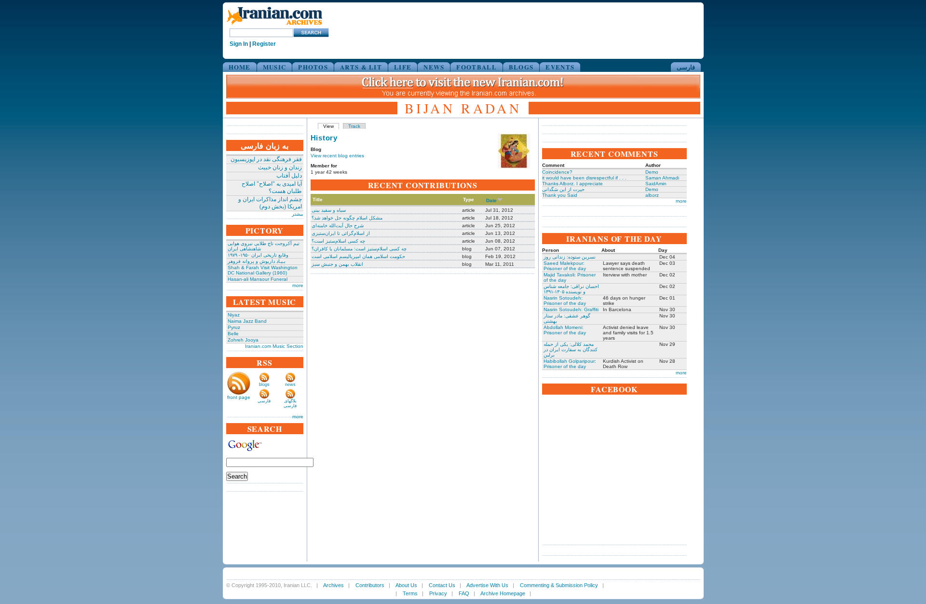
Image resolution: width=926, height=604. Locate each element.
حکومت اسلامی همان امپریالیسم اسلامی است (358, 256)
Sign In (239, 44)
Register (264, 44)
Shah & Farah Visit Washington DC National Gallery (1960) (263, 270)
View (328, 126)
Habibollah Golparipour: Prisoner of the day (570, 363)
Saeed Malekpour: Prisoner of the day (565, 266)
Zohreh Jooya (243, 340)
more (297, 285)
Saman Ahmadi (662, 177)
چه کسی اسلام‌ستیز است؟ (338, 241)
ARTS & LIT (361, 66)
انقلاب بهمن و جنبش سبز (337, 264)
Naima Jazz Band (247, 321)
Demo (651, 172)
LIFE (402, 66)
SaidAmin (656, 183)
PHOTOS (313, 66)
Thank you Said (559, 195)
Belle (233, 333)
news (290, 384)
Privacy (438, 593)
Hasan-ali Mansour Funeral (257, 279)
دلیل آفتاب (289, 175)
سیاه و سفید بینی (329, 210)
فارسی (686, 66)
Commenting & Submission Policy (559, 585)
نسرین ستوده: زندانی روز (570, 257)
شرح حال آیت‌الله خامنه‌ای (338, 225)
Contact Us (442, 585)
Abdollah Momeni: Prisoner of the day (565, 330)
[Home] (274, 25)
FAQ (464, 593)
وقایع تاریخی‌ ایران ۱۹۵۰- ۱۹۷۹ (258, 255)
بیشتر (297, 214)
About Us (406, 585)
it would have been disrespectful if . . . (584, 177)
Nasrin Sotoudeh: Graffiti (571, 309)
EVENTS (559, 66)
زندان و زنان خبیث (280, 167)
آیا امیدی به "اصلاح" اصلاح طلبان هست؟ (272, 187)
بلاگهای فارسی (290, 403)
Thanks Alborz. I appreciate (572, 183)
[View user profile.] (514, 166)
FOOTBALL (476, 66)
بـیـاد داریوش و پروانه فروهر (257, 261)
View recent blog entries (337, 155)
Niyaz (234, 314)
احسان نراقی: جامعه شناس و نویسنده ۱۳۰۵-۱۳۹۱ (571, 289)
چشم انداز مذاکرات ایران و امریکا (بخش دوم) (270, 203)
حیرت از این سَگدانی (563, 189)
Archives (333, 585)
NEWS (433, 66)
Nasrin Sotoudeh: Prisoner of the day (565, 300)
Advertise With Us (487, 585)
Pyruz (234, 327)
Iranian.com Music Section (274, 346)
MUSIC (274, 66)
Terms (410, 593)
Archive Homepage (502, 593)
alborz (652, 195)
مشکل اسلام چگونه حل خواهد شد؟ (347, 217)
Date (491, 200)
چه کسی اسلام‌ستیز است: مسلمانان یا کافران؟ (359, 248)
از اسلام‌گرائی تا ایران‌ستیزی (341, 233)
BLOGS (521, 66)
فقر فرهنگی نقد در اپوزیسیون (266, 159)
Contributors (369, 585)
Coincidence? (557, 172)
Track (354, 126)
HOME (240, 66)
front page (238, 397)
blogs (264, 384)
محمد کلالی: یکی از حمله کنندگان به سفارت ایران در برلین (571, 349)
